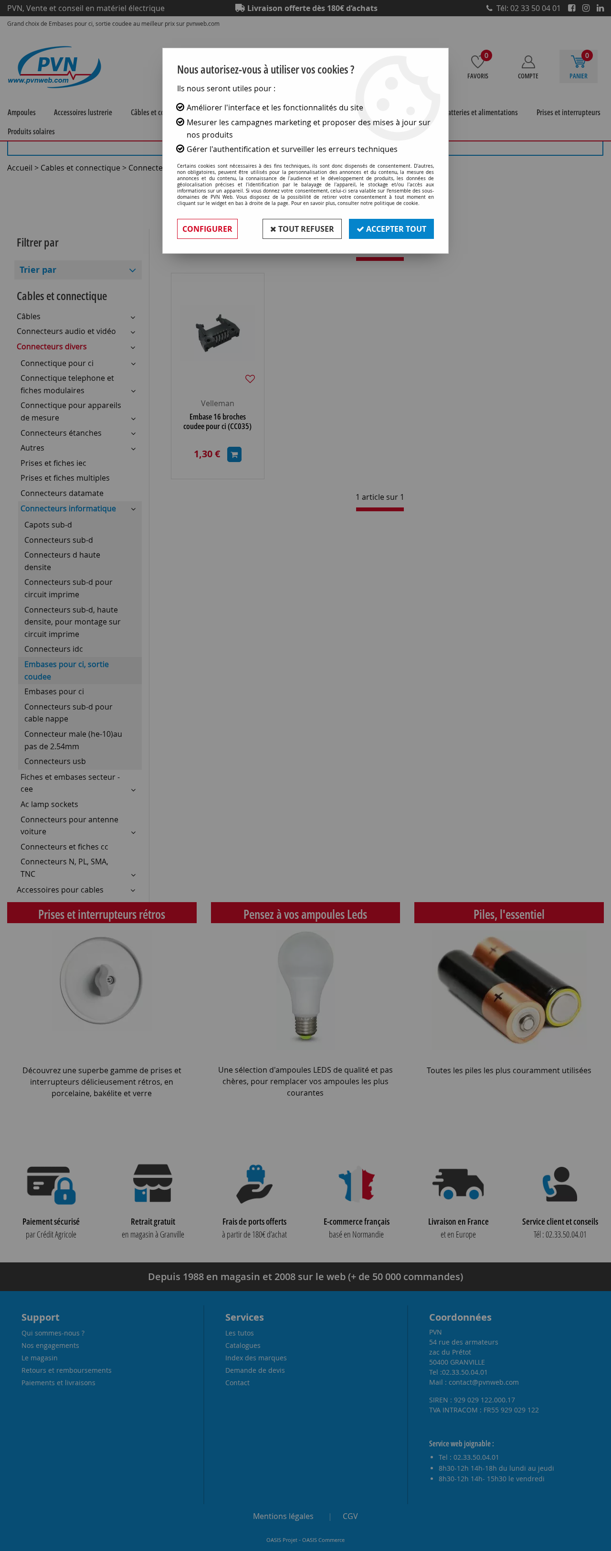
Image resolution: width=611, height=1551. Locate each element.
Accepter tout (395, 229)
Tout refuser (305, 229)
